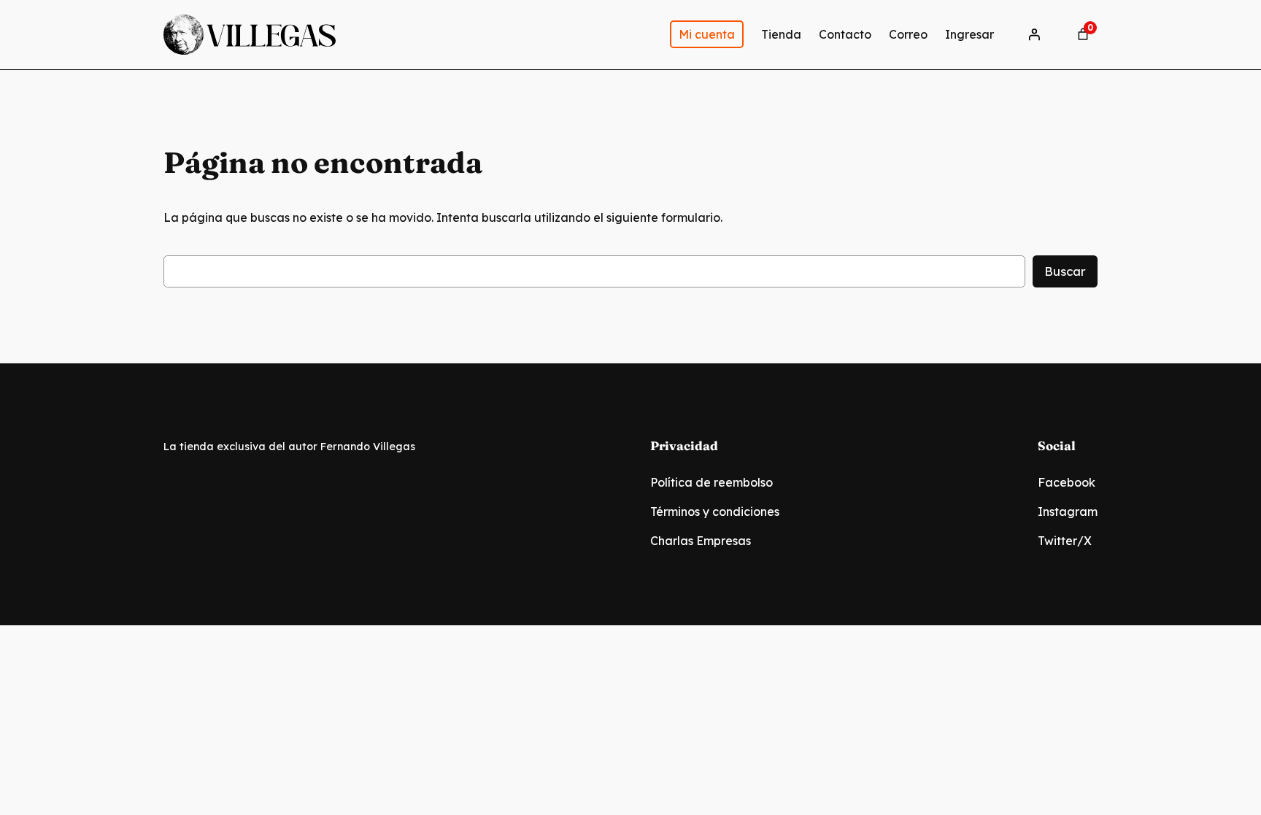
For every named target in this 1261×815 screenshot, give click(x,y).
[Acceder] (1034, 34)
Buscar (1065, 271)
